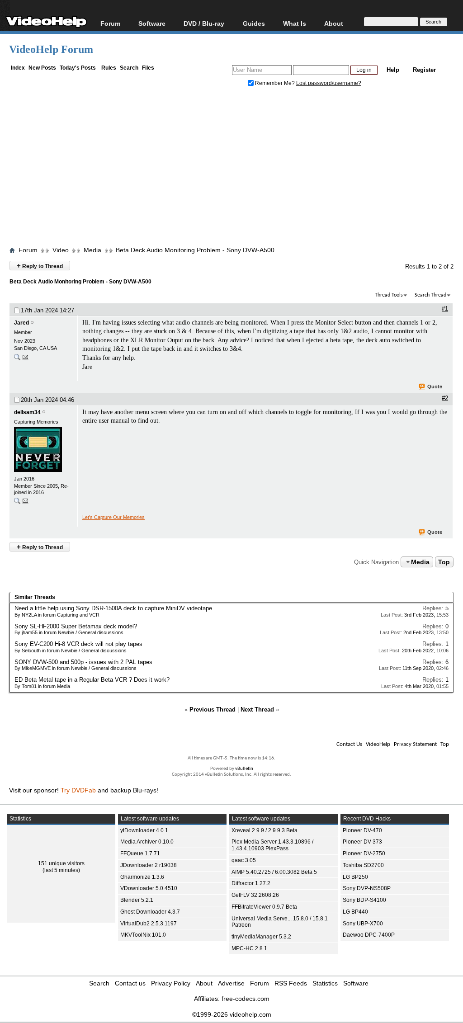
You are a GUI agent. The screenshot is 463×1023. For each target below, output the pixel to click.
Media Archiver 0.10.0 (147, 842)
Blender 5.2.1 (136, 900)
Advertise (231, 983)
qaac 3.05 (244, 860)
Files (148, 68)
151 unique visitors (61, 863)
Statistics (325, 983)
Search (129, 68)
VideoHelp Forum (51, 49)
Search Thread (430, 295)
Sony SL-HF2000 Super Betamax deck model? (75, 626)
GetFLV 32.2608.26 (255, 895)
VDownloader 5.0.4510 (148, 888)
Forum (110, 23)
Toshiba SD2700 (363, 865)
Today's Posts (78, 68)
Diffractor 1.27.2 (251, 883)
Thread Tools (389, 295)
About (204, 983)
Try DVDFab (78, 790)
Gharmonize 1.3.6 (142, 877)
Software (151, 23)
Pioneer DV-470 (362, 830)
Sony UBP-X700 (363, 923)
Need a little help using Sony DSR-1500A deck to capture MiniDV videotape (113, 608)
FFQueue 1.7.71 (140, 853)
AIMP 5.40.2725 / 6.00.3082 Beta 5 (274, 872)
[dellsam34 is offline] (43, 450)
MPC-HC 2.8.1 (249, 948)
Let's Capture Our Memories (113, 517)
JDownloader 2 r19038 (148, 865)
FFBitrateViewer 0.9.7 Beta (264, 907)
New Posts (42, 68)
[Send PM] (25, 359)
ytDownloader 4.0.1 (144, 830)
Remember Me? (275, 83)
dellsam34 (27, 412)
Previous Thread (212, 709)
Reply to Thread (40, 265)
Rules (108, 68)
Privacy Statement (415, 744)
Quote (434, 386)
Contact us (130, 983)
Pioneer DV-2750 (364, 853)
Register (424, 69)
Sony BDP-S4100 (364, 900)
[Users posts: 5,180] (17, 503)
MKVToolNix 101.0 (143, 935)
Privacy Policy (170, 983)
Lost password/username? (328, 83)
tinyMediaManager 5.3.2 (261, 936)
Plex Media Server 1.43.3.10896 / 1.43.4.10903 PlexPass (272, 845)
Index (18, 68)
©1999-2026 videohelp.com (231, 1014)
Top (444, 562)
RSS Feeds (290, 983)
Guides (254, 23)
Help (393, 69)
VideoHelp (378, 744)
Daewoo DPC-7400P (369, 935)
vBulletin (244, 768)
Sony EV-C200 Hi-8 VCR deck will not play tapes (78, 644)
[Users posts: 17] (17, 359)
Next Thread (257, 709)
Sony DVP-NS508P (367, 888)
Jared (21, 323)
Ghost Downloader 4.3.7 (150, 912)
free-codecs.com (245, 998)
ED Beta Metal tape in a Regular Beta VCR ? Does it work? (92, 679)
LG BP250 (355, 877)
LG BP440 (355, 912)
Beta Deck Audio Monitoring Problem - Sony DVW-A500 (195, 250)
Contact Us (349, 744)
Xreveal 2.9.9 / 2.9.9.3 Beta (265, 830)
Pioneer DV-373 (362, 842)
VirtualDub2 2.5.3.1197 (148, 923)
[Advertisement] (236, 168)
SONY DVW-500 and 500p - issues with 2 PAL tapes (83, 662)
